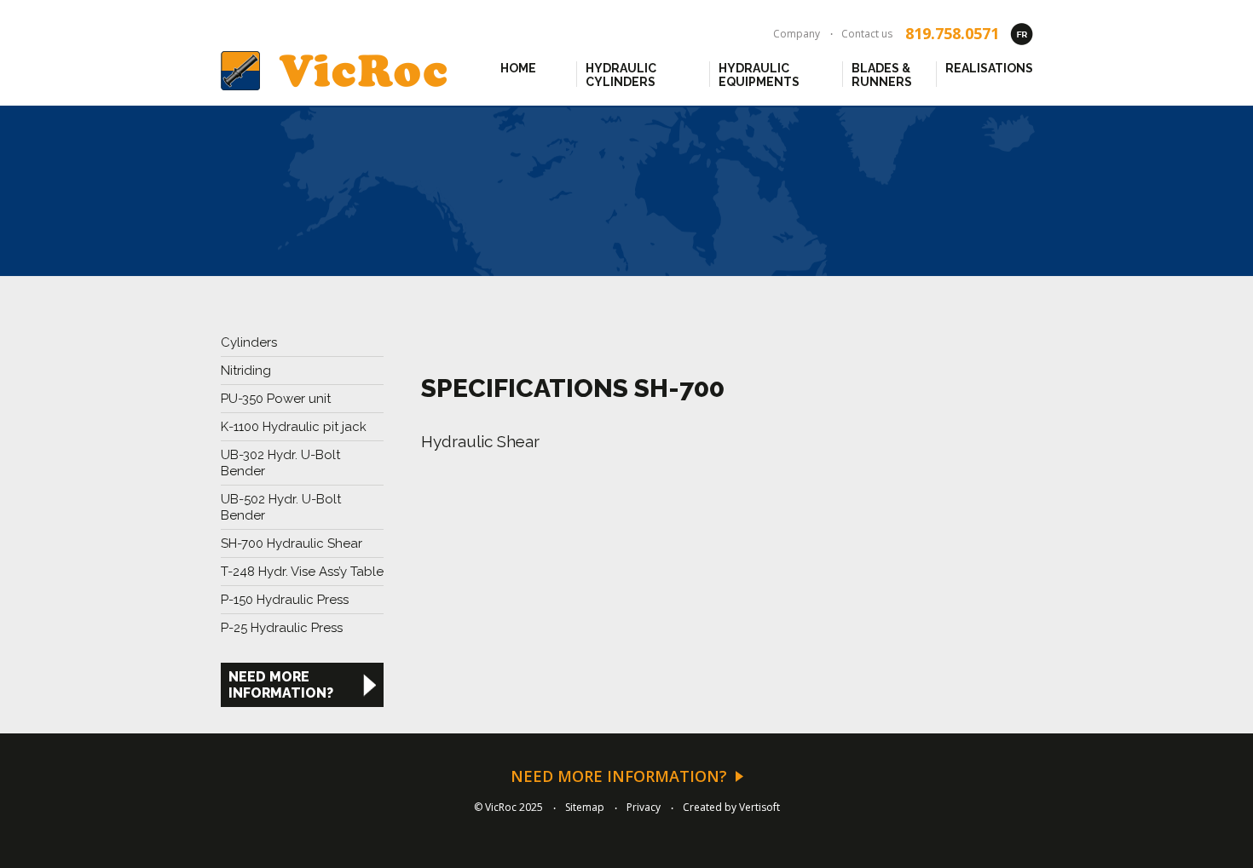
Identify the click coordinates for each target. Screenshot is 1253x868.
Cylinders (249, 342)
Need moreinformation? (280, 685)
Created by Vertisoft (731, 807)
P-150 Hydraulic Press (285, 599)
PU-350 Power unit (276, 398)
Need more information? (619, 776)
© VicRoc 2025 (508, 807)
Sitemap (584, 807)
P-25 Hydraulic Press (282, 627)
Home (518, 68)
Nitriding (246, 370)
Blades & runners (882, 74)
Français (1021, 33)
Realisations (989, 68)
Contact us (866, 33)
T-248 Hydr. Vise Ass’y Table (302, 571)
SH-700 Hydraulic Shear (291, 543)
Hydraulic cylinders (621, 74)
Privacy (643, 807)
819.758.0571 (952, 33)
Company (796, 33)
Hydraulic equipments (759, 74)
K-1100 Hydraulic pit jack (294, 426)
